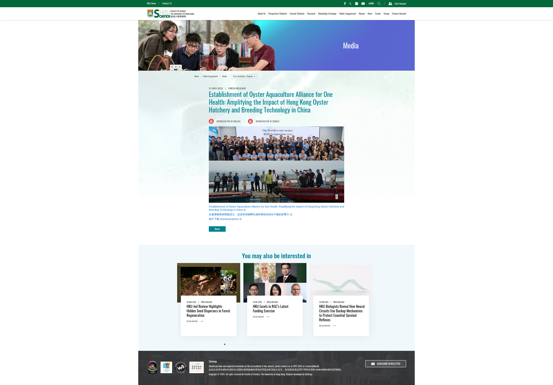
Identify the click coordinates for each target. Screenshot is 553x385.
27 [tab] (284, 344)
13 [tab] (252, 344)
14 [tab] (254, 344)
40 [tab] (314, 344)
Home (196, 76)
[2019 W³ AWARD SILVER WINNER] (180, 367)
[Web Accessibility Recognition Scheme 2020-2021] (196, 367)
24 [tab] (277, 344)
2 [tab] (227, 344)
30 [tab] (291, 344)
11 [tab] (247, 344)
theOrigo (308, 374)
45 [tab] (326, 344)
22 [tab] (273, 344)
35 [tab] (303, 344)
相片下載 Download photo (223, 219)
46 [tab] (328, 344)
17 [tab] (261, 344)
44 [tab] (323, 344)
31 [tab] (294, 344)
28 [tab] (287, 344)
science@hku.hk (312, 366)
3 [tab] (229, 344)
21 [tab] (270, 344)
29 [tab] (289, 344)
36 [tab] (305, 344)
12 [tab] (250, 344)
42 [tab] (319, 344)
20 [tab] (268, 344)
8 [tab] (241, 344)
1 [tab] (224, 344)
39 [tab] (312, 344)
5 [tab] (234, 344)
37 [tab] (307, 344)
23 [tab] (275, 344)
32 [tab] (296, 344)
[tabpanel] (208, 303)
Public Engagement (210, 76)
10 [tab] (245, 344)
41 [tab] (317, 344)
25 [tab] (280, 344)
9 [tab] (243, 344)
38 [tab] (310, 344)
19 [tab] (266, 344)
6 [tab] (236, 344)
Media (224, 76)
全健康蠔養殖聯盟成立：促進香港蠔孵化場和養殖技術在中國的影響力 (249, 214)
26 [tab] (282, 344)
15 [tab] (257, 344)
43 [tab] (321, 344)
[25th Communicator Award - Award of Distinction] (152, 367)
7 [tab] (238, 344)
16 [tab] (259, 344)
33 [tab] (298, 344)
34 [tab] (300, 344)
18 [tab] (264, 344)
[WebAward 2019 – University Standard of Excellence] (166, 367)
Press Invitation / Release (243, 76)
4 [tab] (231, 344)
